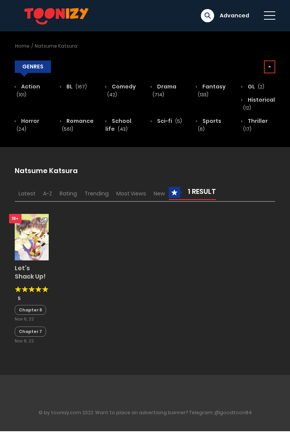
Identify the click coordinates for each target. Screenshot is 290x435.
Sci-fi (169, 121)
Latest (27, 193)
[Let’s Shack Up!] (32, 236)
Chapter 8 (30, 310)
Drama (164, 90)
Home (22, 46)
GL (255, 86)
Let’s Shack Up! (30, 272)
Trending (97, 193)
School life (118, 125)
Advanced (234, 15)
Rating (68, 193)
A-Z (47, 193)
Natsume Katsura (56, 46)
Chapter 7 (30, 331)
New (159, 193)
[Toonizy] (58, 15)
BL (76, 86)
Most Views (131, 193)
